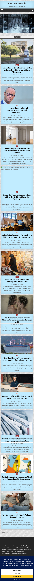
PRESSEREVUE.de (17, 3)
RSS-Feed (13, 74)
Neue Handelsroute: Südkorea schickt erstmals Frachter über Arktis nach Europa (17, 359)
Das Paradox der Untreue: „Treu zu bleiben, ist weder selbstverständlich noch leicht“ (17, 319)
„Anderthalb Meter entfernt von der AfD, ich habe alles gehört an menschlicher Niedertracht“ (17, 70)
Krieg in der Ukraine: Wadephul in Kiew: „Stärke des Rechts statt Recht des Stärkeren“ (17, 197)
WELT (17, 65)
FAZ (17, 105)
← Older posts (4, 532)
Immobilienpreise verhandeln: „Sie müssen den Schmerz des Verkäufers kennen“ (17, 150)
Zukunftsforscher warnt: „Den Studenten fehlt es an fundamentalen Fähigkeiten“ (17, 236)
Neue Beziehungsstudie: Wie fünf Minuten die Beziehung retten (17, 516)
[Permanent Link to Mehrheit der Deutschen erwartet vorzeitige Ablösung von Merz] (17, 263)
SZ (17, 192)
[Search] (32, 10)
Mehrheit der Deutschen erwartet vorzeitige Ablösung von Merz (17, 280)
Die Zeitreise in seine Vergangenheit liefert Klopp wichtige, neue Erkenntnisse (17, 439)
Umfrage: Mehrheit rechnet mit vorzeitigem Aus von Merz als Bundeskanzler (17, 110)
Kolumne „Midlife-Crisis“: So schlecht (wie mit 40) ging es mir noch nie (17, 397)
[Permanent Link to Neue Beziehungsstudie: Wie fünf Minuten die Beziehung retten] (17, 502)
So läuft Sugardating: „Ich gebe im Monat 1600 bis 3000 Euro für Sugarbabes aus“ (17, 478)
